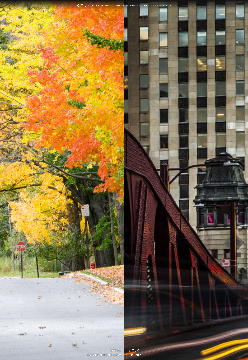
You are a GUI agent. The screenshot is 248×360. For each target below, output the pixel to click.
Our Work (126, 5)
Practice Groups (143, 5)
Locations (164, 5)
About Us (119, 5)
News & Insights (155, 5)
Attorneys (133, 5)
